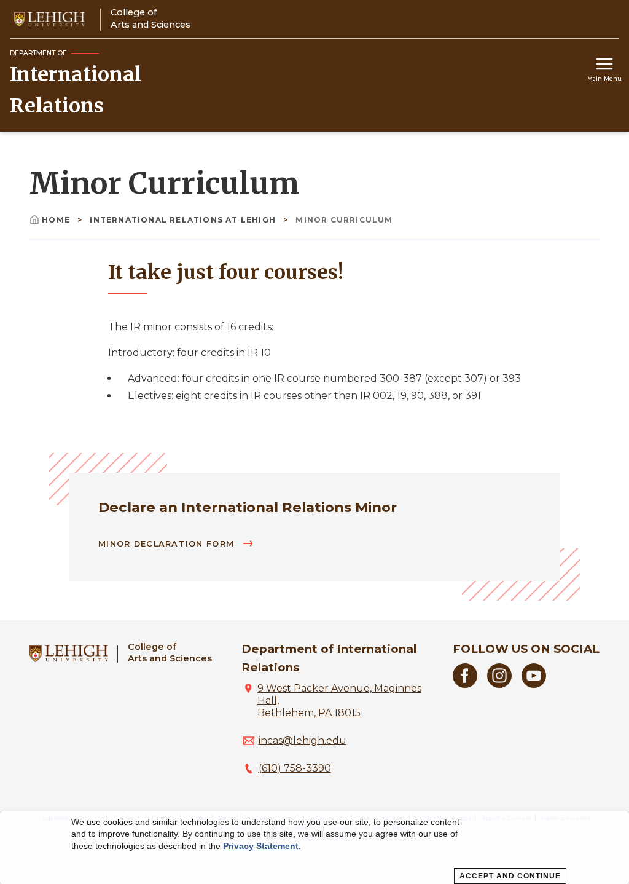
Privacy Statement (261, 846)
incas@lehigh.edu (302, 740)
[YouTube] (534, 684)
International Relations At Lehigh (184, 219)
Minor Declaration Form (167, 543)
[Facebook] (465, 684)
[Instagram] (499, 684)
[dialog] (314, 847)
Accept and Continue (510, 876)
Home (57, 219)
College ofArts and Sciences (170, 652)
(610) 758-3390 (295, 768)
